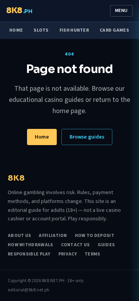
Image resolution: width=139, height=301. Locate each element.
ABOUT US (19, 236)
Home (16, 30)
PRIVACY (67, 254)
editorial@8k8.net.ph (28, 290)
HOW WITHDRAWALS (30, 245)
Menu (121, 10)
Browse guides (87, 137)
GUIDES (106, 245)
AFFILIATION (53, 236)
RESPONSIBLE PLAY (29, 254)
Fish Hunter (74, 30)
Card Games (114, 30)
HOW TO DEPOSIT (94, 236)
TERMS (92, 254)
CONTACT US (75, 245)
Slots (41, 30)
